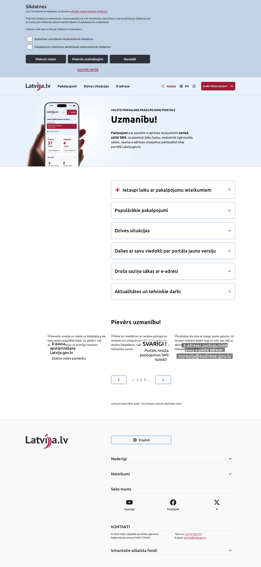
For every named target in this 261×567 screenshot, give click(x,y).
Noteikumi (120, 474)
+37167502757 (193, 534)
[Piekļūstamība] (194, 86)
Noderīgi (119, 459)
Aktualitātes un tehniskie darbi (148, 291)
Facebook (173, 509)
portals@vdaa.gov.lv (195, 537)
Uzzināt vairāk (88, 69)
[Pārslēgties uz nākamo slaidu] (163, 380)
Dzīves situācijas (96, 86)
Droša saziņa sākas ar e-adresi (146, 271)
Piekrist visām (46, 59)
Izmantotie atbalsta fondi (134, 550)
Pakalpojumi (67, 86)
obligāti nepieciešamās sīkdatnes (88, 11)
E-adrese (123, 86)
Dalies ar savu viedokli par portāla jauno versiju (165, 250)
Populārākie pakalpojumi (141, 210)
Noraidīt (130, 59)
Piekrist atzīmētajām (87, 59)
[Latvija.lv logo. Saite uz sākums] (38, 86)
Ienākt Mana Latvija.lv (215, 86)
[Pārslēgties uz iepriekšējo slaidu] (119, 380)
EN (187, 86)
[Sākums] (56, 441)
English (144, 440)
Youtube (129, 509)
